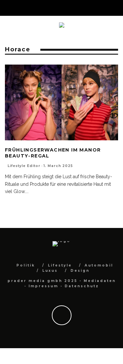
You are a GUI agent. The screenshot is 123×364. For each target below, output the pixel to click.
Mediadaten (100, 281)
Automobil (99, 265)
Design (80, 270)
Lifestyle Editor (24, 166)
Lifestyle (60, 265)
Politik (25, 265)
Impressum (43, 286)
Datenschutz (82, 286)
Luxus (50, 270)
